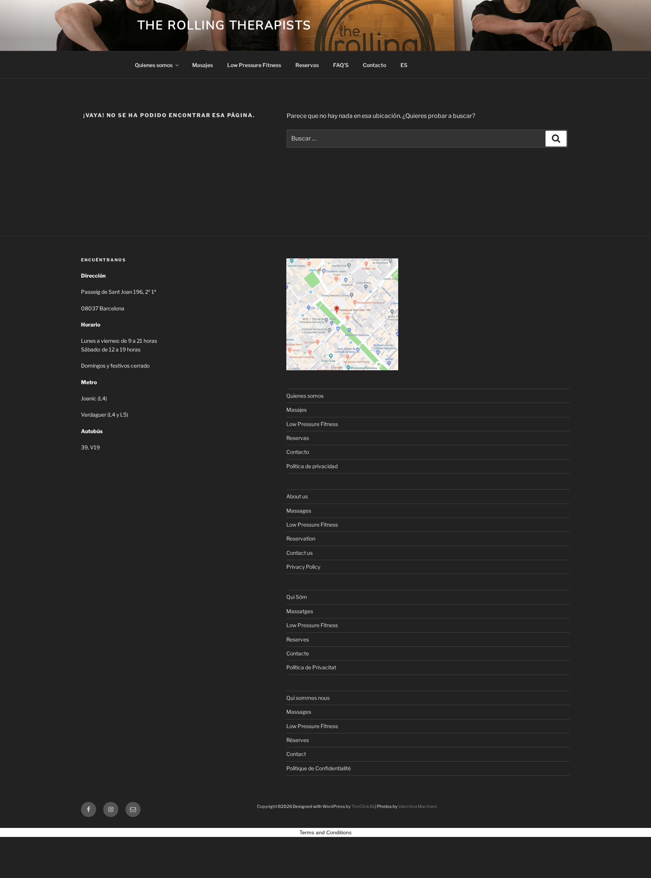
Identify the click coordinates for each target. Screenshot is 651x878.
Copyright (267, 806)
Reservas (307, 65)
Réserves (297, 740)
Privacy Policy (303, 566)
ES (403, 65)
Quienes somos (154, 65)
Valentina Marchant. (417, 806)
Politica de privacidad (312, 466)
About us (297, 496)
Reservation (300, 538)
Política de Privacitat (311, 667)
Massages (298, 510)
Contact (296, 754)
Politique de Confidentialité (318, 768)
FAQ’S (340, 65)
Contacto (374, 65)
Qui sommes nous (308, 698)
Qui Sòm (296, 597)
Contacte (297, 653)
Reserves (297, 639)
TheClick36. (363, 806)
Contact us (299, 553)
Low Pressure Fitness (254, 65)
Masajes (202, 65)
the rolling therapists (224, 25)
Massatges (299, 611)
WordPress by (336, 806)
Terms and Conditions (325, 832)
